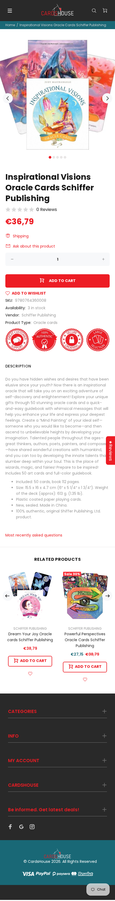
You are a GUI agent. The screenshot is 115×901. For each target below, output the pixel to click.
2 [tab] (53, 157)
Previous (8, 98)
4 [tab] (61, 157)
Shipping (21, 236)
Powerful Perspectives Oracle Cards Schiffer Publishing (84, 639)
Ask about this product (34, 246)
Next (107, 98)
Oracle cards (45, 322)
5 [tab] (65, 157)
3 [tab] (57, 157)
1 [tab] (50, 157)
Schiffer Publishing (39, 315)
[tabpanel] (57, 95)
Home (10, 25)
